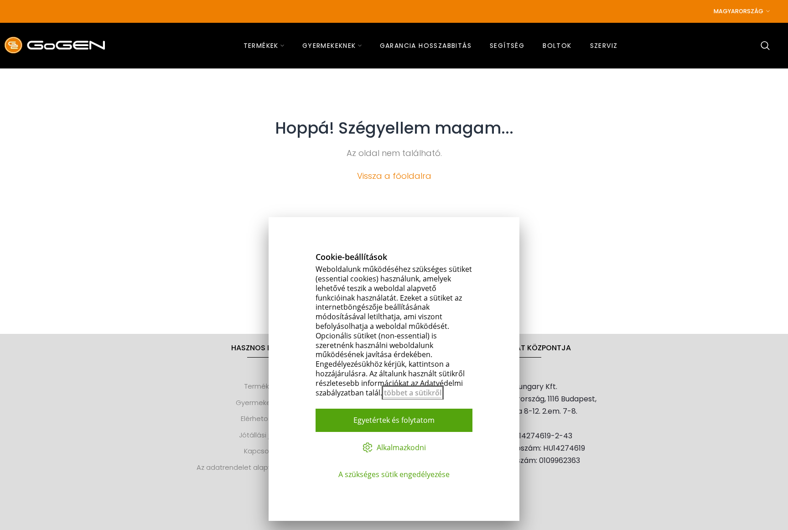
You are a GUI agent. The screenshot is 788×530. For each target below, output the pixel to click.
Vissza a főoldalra (394, 176)
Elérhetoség (261, 418)
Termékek (260, 386)
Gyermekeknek (261, 402)
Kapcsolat (261, 451)
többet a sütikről (412, 393)
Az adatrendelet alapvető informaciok (261, 467)
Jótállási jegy (260, 435)
